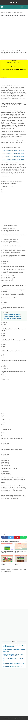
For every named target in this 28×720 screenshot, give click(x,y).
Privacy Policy (13, 717)
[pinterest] (17, 537)
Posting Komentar (13, 18)
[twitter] (11, 537)
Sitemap (23, 717)
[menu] (2, 7)
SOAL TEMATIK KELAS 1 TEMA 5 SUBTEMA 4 (13, 159)
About (4, 717)
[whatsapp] (23, 537)
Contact (8, 717)
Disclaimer (19, 717)
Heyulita (14, 2)
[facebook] (4, 537)
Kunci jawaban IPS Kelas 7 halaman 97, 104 (13, 663)
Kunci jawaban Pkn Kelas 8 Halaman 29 (12, 666)
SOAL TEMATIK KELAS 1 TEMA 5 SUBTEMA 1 (13, 150)
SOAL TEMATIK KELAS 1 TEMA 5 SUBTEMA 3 (13, 156)
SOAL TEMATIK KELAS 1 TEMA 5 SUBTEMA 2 (13, 153)
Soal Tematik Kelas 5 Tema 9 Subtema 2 (12, 314)
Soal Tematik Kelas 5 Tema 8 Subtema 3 (12, 316)
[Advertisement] (14, 34)
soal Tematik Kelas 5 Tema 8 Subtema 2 (12, 318)
